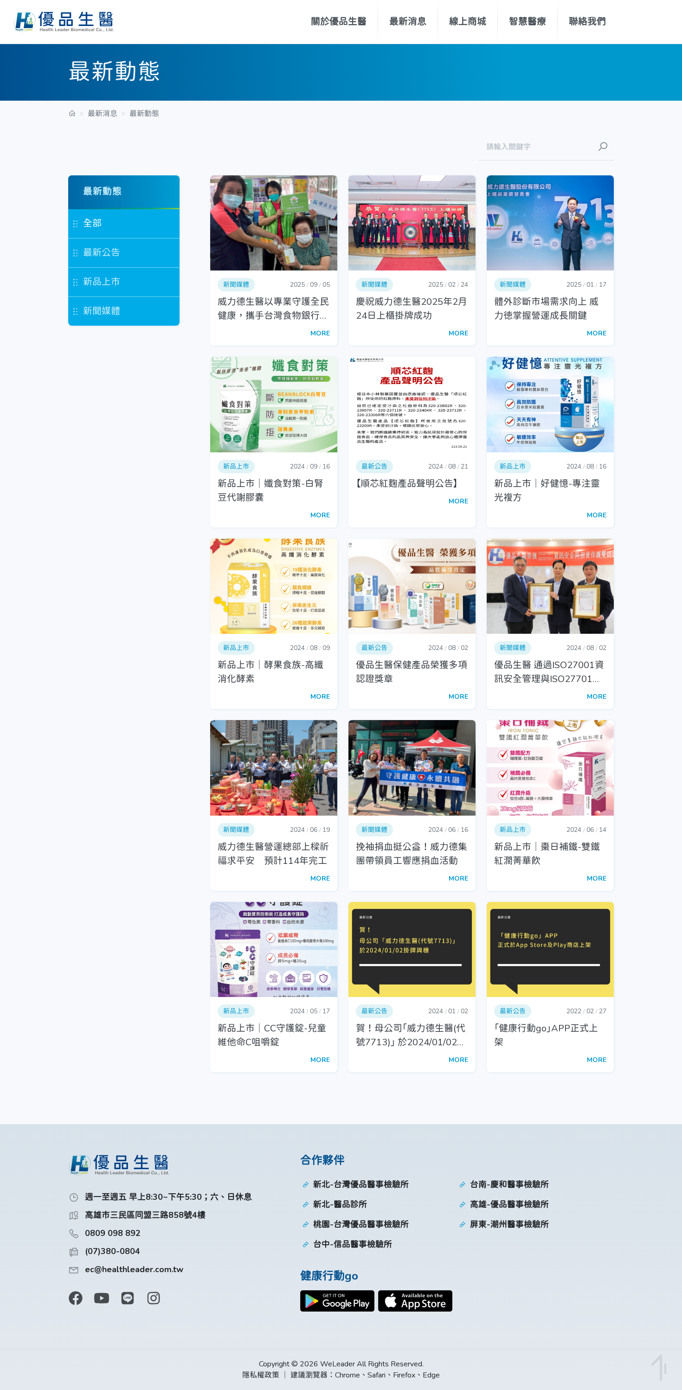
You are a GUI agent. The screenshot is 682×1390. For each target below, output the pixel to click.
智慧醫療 (527, 21)
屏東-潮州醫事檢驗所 (509, 1224)
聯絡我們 (587, 21)
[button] (273, 260)
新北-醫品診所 (340, 1204)
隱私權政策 (260, 1375)
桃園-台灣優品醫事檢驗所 (361, 1224)
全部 (92, 223)
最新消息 (407, 21)
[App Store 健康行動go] (415, 1301)
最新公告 (101, 252)
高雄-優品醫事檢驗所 (509, 1204)
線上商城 (467, 21)
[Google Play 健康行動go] (337, 1301)
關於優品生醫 (339, 21)
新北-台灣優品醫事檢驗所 (361, 1184)
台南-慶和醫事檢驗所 (509, 1184)
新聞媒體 (101, 311)
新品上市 (101, 282)
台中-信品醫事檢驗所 (352, 1244)
